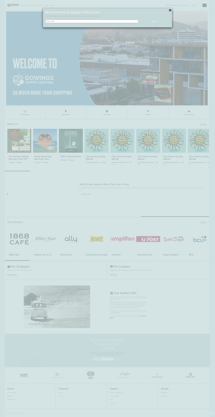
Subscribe (154, 21)
